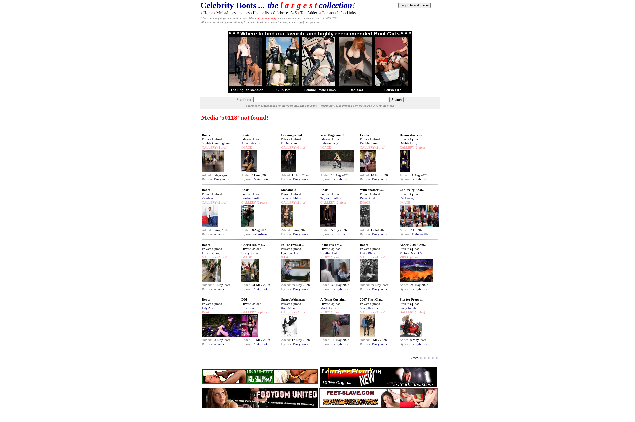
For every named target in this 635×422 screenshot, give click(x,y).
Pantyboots (221, 179)
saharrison (220, 234)
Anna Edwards (251, 143)
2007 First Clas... (371, 299)
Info (340, 13)
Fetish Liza (392, 90)
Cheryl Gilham (251, 253)
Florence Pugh (211, 253)
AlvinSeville (419, 234)
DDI (244, 299)
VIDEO (325, 257)
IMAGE (246, 147)
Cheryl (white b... (253, 244)
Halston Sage (329, 143)
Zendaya (208, 198)
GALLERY (209, 147)
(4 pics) (222, 147)
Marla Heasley (330, 308)
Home (208, 13)
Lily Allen (209, 308)
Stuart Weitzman (293, 299)
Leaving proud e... (293, 135)
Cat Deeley (407, 198)
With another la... (372, 190)
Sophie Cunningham (216, 143)
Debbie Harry (369, 143)
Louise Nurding (251, 198)
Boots (206, 135)
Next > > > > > (424, 358)
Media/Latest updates (233, 13)
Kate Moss (288, 308)
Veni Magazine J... (333, 135)
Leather (365, 135)
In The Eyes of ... (292, 244)
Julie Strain (248, 308)
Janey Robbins (291, 198)
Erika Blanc (368, 253)
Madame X (288, 190)
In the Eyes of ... (331, 244)
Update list (261, 13)
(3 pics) (380, 312)
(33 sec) (335, 312)
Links (351, 13)
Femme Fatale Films (320, 90)
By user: (208, 179)
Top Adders (309, 13)
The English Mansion (247, 90)
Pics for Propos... (411, 299)
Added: (207, 175)
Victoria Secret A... (412, 253)
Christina (338, 234)
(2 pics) (380, 147)
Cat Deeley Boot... (412, 190)
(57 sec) (335, 257)
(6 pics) (301, 147)
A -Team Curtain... (333, 299)
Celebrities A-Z (285, 13)
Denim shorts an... (412, 135)
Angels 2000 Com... (413, 244)
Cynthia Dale (290, 253)
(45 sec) (414, 257)
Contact (328, 13)
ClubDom (283, 90)
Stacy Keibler (369, 308)
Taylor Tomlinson (332, 198)
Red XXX (356, 90)
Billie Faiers (289, 143)
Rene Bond (367, 198)
